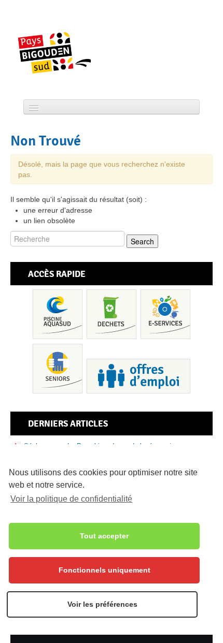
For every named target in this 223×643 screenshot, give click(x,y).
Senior (57, 368)
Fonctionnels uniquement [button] (104, 570)
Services (165, 314)
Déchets (111, 314)
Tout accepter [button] (104, 536)
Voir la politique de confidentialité (71, 498)
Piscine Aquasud (57, 314)
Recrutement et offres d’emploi (138, 376)
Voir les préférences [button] (102, 604)
